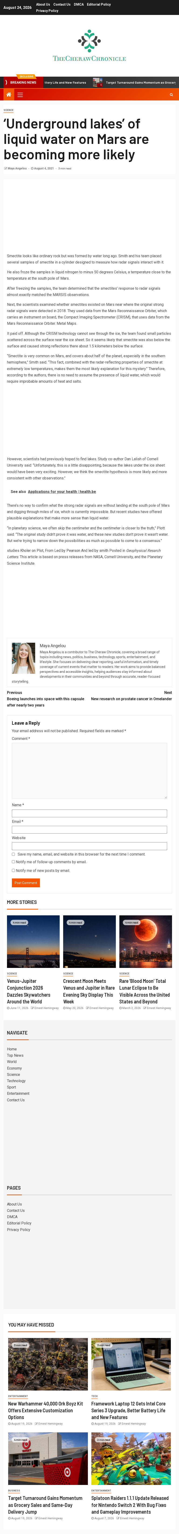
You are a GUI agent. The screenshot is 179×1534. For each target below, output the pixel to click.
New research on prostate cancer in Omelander (131, 695)
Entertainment (18, 1093)
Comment (21, 738)
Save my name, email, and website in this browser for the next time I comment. (81, 854)
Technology (16, 1081)
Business (14, 1490)
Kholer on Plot (31, 550)
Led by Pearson (67, 550)
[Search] (171, 94)
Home (12, 1049)
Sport (11, 1087)
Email (17, 821)
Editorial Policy (99, 4)
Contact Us (62, 4)
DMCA (79, 4)
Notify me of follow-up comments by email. (51, 862)
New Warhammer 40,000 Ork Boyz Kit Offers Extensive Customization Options (45, 1410)
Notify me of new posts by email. (43, 870)
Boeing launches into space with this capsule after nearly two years (45, 698)
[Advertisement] (89, 217)
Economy (14, 1068)
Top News (15, 1055)
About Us (43, 4)
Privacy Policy (47, 11)
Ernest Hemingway (46, 1008)
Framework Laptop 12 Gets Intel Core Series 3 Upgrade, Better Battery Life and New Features (128, 1410)
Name (18, 805)
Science (8, 110)
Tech (94, 1396)
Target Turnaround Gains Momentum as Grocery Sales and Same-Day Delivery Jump (45, 1505)
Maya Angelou (17, 168)
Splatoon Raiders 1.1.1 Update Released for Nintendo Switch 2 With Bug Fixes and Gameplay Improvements (130, 1505)
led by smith (98, 550)
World (12, 1062)
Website (19, 838)
